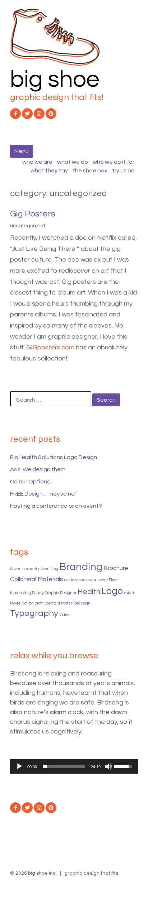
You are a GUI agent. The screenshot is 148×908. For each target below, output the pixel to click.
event (102, 580)
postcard (52, 603)
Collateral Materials (36, 579)
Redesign (82, 603)
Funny (37, 593)
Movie (15, 603)
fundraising (20, 593)
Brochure (115, 568)
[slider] (64, 766)
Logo (112, 591)
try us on (123, 170)
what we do (72, 162)
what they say (49, 170)
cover (91, 580)
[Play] (19, 766)
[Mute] (108, 766)
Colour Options (30, 481)
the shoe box (90, 170)
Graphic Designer (61, 593)
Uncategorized (27, 225)
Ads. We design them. (38, 469)
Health (89, 592)
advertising (48, 569)
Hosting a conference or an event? (56, 506)
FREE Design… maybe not (43, 494)
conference (74, 580)
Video (64, 615)
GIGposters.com (50, 347)
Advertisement (23, 569)
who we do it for (113, 162)
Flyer (113, 580)
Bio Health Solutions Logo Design (53, 457)
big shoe (55, 79)
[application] (74, 766)
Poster (66, 603)
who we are (37, 162)
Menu (21, 151)
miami (130, 593)
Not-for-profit (32, 603)
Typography (34, 613)
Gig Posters (32, 213)
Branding (80, 566)
